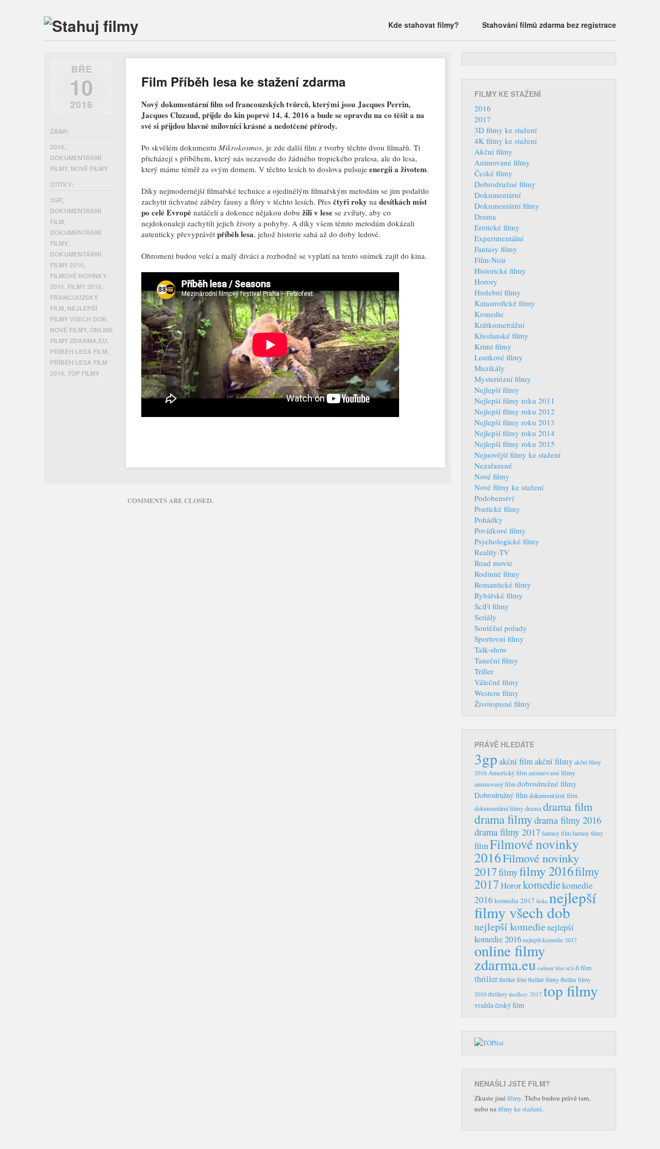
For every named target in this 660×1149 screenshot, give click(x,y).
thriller (486, 979)
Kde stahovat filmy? (423, 25)
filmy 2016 (85, 286)
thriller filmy (543, 979)
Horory (486, 281)
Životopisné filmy (502, 703)
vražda (483, 1005)
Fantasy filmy (495, 249)
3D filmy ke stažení (505, 130)
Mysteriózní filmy (502, 379)
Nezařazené (493, 465)
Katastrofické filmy (504, 303)
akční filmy (554, 761)
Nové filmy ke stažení (508, 487)
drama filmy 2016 (567, 819)
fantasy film (556, 833)
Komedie (489, 314)
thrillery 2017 (525, 994)
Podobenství (494, 498)
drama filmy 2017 (507, 832)
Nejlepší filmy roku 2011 (514, 400)
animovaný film (495, 784)
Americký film (507, 772)
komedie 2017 (514, 900)
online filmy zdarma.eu (509, 957)
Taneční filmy (496, 660)
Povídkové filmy (500, 530)
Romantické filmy (502, 584)
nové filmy (68, 330)
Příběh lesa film (78, 351)
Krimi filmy (493, 346)
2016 (57, 147)
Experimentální (498, 238)
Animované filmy (502, 162)
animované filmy (552, 772)
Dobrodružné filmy (505, 184)
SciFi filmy (491, 606)
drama (533, 808)
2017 (482, 119)
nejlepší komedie (510, 927)
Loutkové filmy (498, 357)
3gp (56, 200)
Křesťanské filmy (501, 335)
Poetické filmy (497, 509)
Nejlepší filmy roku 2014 (514, 433)
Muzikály (489, 368)
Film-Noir (490, 260)
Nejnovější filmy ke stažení (517, 454)
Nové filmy (89, 168)
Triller (483, 671)
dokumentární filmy (498, 808)
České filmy (493, 173)
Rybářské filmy (498, 595)
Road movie (493, 563)
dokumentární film (553, 795)
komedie (541, 884)
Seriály (485, 617)
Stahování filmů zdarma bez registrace (549, 25)
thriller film (512, 979)
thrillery (497, 994)
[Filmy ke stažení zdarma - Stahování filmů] (91, 25)
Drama (485, 216)
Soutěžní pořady (500, 628)
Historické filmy (500, 270)
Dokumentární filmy (506, 206)
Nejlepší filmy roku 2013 (514, 422)
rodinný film (550, 968)
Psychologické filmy (506, 541)
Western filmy (496, 693)
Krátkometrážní (499, 325)
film (481, 846)
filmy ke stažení (520, 1108)
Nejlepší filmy (496, 390)
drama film (567, 806)
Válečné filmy (496, 682)
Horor (511, 885)
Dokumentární (497, 195)
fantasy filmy (587, 833)
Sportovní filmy (499, 639)
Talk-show (490, 649)
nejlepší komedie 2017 (550, 940)
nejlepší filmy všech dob (535, 904)
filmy (508, 872)
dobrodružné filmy (547, 783)
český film (509, 1005)
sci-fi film (578, 967)
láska (542, 901)
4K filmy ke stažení (505, 141)
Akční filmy (493, 151)
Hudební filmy (497, 292)
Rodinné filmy (497, 574)
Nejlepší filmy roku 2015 (514, 444)
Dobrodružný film (500, 795)
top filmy (84, 373)
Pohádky (488, 519)
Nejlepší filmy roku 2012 (514, 411)
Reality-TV (491, 552)
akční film (516, 761)
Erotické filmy (497, 227)
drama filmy (503, 819)
